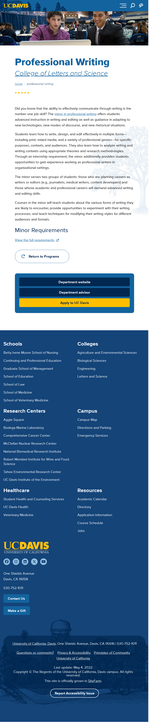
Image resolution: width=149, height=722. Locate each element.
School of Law (14, 384)
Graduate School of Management (28, 368)
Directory (84, 506)
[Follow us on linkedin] (25, 561)
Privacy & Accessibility (73, 652)
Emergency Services (92, 435)
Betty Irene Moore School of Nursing (30, 352)
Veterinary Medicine (18, 514)
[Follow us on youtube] (43, 561)
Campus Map (87, 419)
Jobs (81, 530)
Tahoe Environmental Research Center (32, 471)
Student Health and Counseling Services (33, 499)
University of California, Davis (34, 643)
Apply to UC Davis (74, 303)
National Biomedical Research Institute (32, 451)
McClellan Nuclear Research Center (30, 443)
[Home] (26, 547)
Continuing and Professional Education (32, 360)
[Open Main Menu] (123, 5)
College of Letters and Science (61, 73)
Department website (74, 281)
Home (19, 84)
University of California (73, 658)
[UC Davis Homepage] (16, 6)
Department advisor (74, 292)
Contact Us (16, 598)
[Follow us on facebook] (6, 561)
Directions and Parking (94, 427)
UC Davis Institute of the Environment (31, 479)
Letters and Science (92, 376)
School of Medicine (17, 392)
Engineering (86, 368)
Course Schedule (90, 522)
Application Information (94, 514)
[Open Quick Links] (141, 5)
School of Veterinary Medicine (25, 400)
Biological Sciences (91, 360)
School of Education (18, 376)
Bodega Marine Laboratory (23, 427)
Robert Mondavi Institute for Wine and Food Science (36, 461)
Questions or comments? (35, 652)
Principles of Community (112, 652)
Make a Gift (17, 610)
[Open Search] (132, 5)
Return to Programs (44, 256)
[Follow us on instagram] (16, 561)
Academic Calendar (92, 499)
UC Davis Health (15, 506)
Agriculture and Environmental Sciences (107, 352)
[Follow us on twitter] (34, 561)
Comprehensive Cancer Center (26, 435)
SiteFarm (94, 680)
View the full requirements (35, 239)
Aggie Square (13, 419)
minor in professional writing (75, 113)
